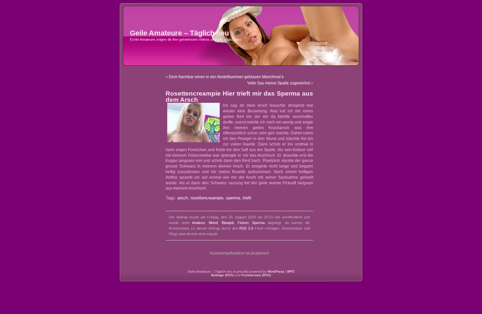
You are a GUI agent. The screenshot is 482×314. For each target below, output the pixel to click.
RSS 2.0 (246, 228)
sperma (233, 198)
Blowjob (228, 223)
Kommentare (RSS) (256, 275)
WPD (290, 271)
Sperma (258, 223)
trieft (247, 198)
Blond (213, 223)
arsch (182, 198)
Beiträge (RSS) (222, 275)
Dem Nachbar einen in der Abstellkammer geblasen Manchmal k (226, 77)
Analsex (198, 223)
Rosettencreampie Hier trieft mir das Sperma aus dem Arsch (239, 96)
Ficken (243, 223)
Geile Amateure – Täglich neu (179, 33)
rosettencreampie (207, 198)
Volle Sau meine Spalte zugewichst (278, 83)
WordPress (276, 271)
